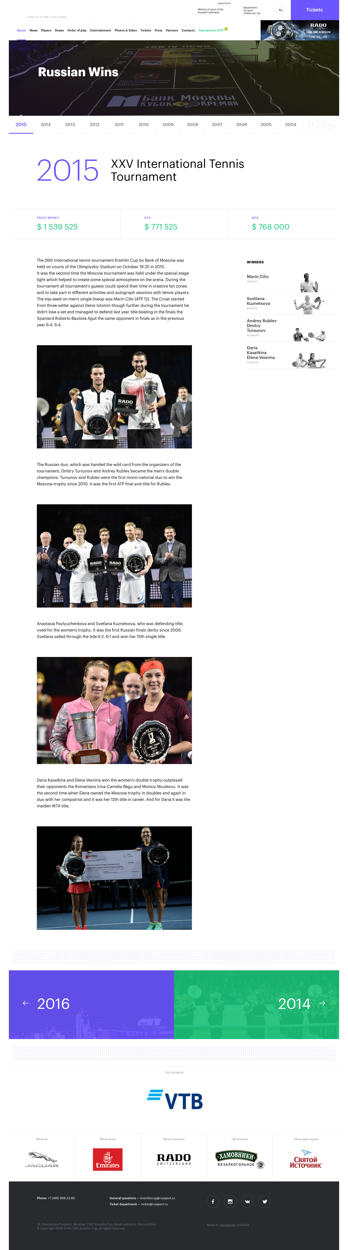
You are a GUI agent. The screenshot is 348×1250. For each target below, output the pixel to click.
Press (158, 30)
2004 (290, 125)
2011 (119, 125)
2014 (46, 125)
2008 (192, 125)
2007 (217, 125)
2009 (168, 125)
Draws (59, 30)
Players (46, 30)
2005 (266, 125)
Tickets (146, 30)
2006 (241, 125)
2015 (21, 124)
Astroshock (228, 1225)
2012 (94, 125)
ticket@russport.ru (154, 1204)
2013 (70, 125)
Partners (172, 30)
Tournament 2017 (211, 30)
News (33, 30)
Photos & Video (126, 30)
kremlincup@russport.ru (157, 1198)
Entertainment (100, 30)
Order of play (77, 30)
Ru (281, 10)
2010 (144, 125)
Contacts (188, 30)
